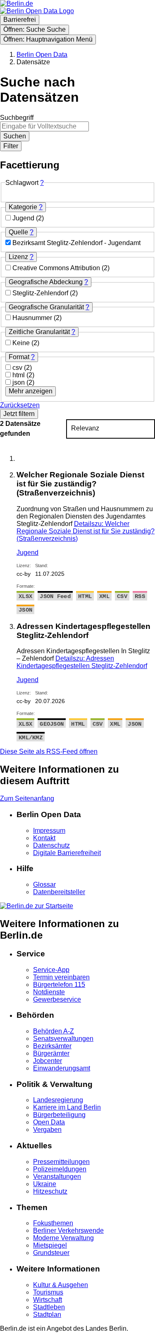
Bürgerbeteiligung (59, 1114)
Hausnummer (33, 317)
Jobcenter (47, 1060)
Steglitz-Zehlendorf (41, 293)
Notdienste (49, 991)
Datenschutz (51, 845)
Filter (10, 146)
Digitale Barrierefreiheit (67, 852)
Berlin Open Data (42, 54)
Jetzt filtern (19, 413)
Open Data (49, 1122)
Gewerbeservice (57, 999)
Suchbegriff (16, 117)
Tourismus (48, 1292)
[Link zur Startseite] (37, 10)
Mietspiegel (50, 1245)
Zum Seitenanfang (27, 798)
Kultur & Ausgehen (60, 1284)
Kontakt (44, 837)
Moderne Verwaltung (63, 1237)
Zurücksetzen (20, 405)
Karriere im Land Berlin (67, 1107)
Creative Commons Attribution (57, 267)
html (19, 375)
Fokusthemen (53, 1223)
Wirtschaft (47, 1299)
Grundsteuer (51, 1252)
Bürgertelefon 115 (59, 984)
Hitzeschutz (50, 1191)
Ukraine (44, 1183)
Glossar (44, 884)
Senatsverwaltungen (63, 1038)
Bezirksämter (52, 1045)
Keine (21, 342)
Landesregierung (58, 1099)
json (19, 382)
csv (18, 367)
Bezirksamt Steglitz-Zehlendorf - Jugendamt (76, 242)
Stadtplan (47, 1314)
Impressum (49, 830)
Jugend (24, 218)
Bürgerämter (51, 1053)
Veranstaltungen (57, 1176)
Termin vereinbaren (61, 977)
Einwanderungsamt (61, 1068)
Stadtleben (49, 1307)
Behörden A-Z (53, 1031)
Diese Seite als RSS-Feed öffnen (49, 751)
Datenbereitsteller (59, 891)
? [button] (42, 182)
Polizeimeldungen (59, 1169)
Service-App (51, 969)
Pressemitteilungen (61, 1161)
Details (86, 531)
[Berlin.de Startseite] (36, 905)
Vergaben (47, 1129)
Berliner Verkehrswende (68, 1230)
